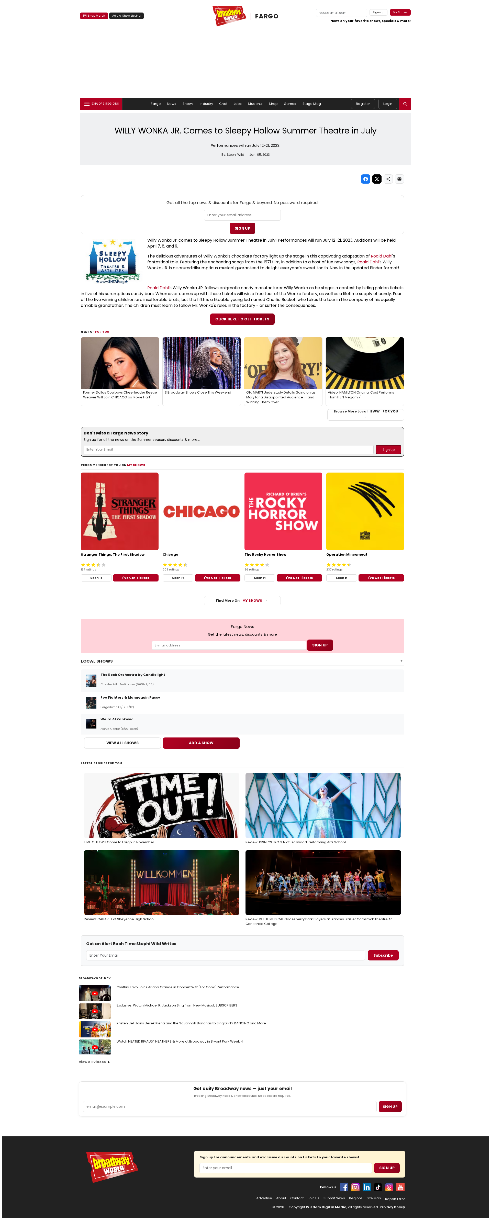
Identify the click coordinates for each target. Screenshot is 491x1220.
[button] (405, 104)
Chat (223, 103)
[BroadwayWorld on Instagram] (355, 1187)
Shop (273, 103)
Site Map (374, 1198)
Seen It (96, 578)
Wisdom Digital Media (326, 1207)
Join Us (313, 1198)
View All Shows (122, 742)
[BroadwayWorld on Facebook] (344, 1187)
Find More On (239, 600)
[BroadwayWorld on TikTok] (378, 1187)
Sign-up (379, 12)
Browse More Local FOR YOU (365, 411)
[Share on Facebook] (365, 179)
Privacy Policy (392, 1207)
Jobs (237, 103)
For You (102, 332)
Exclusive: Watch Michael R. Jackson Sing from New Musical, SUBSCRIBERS (177, 1005)
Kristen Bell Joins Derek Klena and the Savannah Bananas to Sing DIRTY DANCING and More (191, 1023)
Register (363, 103)
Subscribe (383, 955)
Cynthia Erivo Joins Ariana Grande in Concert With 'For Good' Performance (178, 987)
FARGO (266, 16)
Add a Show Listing (126, 16)
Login (387, 103)
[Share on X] (377, 179)
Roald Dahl (381, 256)
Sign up (390, 1106)
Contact (297, 1198)
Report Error (395, 1199)
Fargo (156, 103)
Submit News (334, 1198)
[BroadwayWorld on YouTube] (400, 1187)
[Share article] (388, 179)
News (171, 103)
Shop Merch (96, 16)
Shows (188, 103)
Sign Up (242, 228)
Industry (206, 103)
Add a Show (201, 742)
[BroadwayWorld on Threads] (389, 1187)
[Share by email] (399, 179)
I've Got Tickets (135, 578)
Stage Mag (312, 103)
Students (255, 103)
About (281, 1198)
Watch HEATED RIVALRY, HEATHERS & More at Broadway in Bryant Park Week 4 (180, 1041)
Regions (356, 1198)
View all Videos (92, 1061)
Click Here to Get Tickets (242, 319)
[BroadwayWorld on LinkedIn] (366, 1187)
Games (290, 103)
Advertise (264, 1198)
